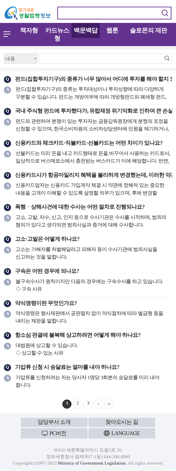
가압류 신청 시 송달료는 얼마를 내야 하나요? (67, 367)
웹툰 (112, 30)
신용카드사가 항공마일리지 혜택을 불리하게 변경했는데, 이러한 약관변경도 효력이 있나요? (93, 175)
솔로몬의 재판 (148, 30)
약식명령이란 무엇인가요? (46, 303)
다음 (98, 404)
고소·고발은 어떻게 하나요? (47, 239)
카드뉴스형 (57, 34)
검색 (165, 13)
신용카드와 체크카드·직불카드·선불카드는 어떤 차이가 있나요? (88, 143)
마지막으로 (109, 404)
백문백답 (86, 30)
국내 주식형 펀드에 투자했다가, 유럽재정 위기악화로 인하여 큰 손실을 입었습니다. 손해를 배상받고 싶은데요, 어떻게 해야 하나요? (93, 111)
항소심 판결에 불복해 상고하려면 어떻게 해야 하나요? (77, 335)
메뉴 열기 (7, 34)
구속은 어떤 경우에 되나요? (47, 271)
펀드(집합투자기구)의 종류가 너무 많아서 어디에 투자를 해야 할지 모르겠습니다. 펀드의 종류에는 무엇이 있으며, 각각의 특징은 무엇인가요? (93, 79)
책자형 (29, 30)
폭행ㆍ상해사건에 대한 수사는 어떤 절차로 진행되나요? (80, 207)
